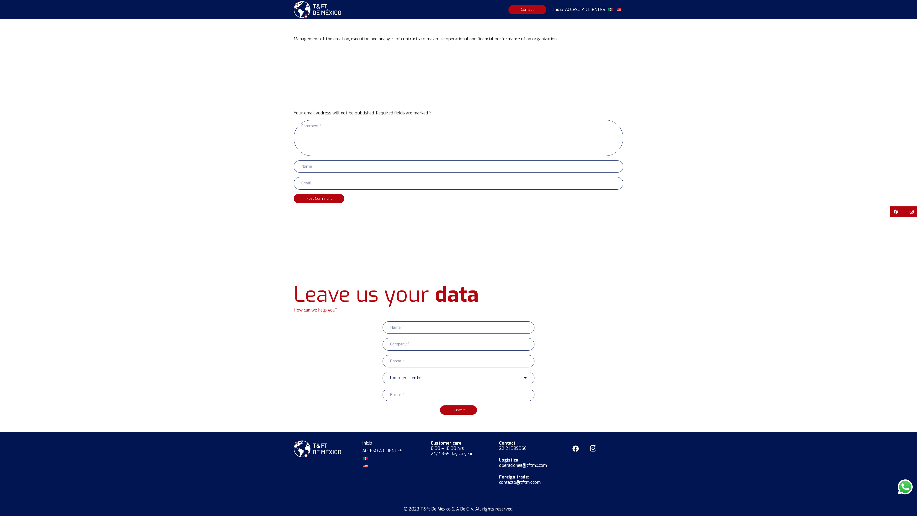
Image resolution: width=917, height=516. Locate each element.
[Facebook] (895, 211)
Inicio (367, 443)
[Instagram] (911, 211)
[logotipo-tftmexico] (317, 9)
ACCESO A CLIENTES (382, 451)
